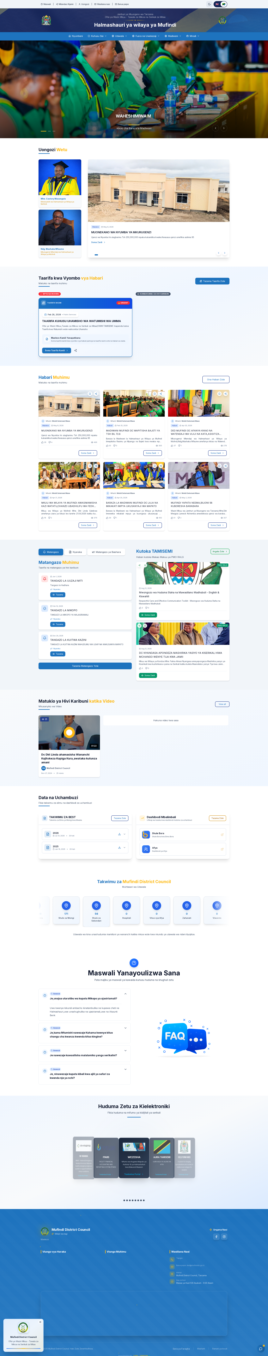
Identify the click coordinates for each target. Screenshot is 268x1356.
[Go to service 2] (127, 1200)
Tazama (59, 594)
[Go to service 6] (138, 1200)
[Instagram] (224, 1237)
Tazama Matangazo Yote (85, 666)
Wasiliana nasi (103, 4)
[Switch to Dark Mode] (209, 4)
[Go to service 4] (132, 1200)
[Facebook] (216, 1237)
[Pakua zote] (119, 834)
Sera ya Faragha (181, 1348)
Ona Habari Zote (216, 379)
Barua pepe (123, 4)
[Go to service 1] (124, 1200)
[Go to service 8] (144, 1200)
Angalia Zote (218, 551)
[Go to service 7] (141, 1200)
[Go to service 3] (130, 1200)
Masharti (201, 1348)
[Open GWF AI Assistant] (261, 1349)
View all (222, 704)
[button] (85, 1004)
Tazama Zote (120, 818)
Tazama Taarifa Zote (214, 281)
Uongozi (85, 4)
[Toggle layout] (40, 1322)
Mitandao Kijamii (66, 4)
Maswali (47, 4)
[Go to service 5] (135, 1200)
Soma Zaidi (99, 248)
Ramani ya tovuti (219, 1348)
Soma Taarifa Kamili (55, 350)
